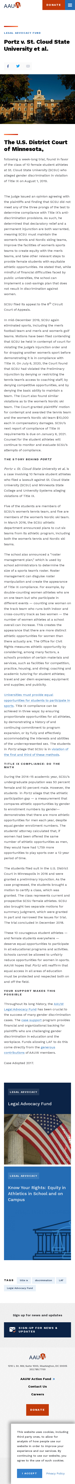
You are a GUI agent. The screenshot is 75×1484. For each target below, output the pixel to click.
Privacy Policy (55, 1473)
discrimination (43, 1280)
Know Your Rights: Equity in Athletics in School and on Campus (37, 1193)
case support (31, 1020)
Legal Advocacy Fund (22, 32)
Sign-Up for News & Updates (38, 1329)
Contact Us (37, 1386)
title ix (24, 1280)
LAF (61, 1280)
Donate (53, 4)
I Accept (29, 1473)
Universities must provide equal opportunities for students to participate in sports (37, 700)
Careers (37, 1394)
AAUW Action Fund (35, 1379)
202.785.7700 (37, 1369)
